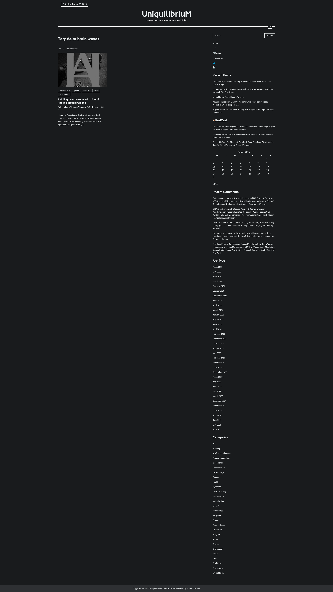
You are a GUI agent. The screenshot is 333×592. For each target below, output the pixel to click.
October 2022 (218, 367)
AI (213, 444)
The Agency (218, 58)
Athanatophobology (221, 458)
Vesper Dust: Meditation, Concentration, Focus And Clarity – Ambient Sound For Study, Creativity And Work (244, 250)
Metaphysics (218, 501)
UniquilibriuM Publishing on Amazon (228, 97)
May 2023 (217, 353)
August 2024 (218, 319)
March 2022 (218, 396)
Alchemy (216, 448)
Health (215, 482)
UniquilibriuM (166, 14)
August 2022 (218, 377)
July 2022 (217, 382)
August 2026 (218, 267)
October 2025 (218, 291)
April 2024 (217, 329)
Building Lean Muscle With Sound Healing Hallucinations (78, 101)
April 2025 (217, 305)
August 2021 (218, 415)
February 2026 (219, 286)
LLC (214, 48)
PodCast (221, 120)
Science (216, 544)
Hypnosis (76, 91)
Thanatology (218, 568)
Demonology (218, 472)
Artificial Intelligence (221, 453)
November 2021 (219, 405)
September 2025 (220, 296)
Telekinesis (218, 563)
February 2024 (219, 334)
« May (215, 184)
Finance (216, 477)
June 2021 (217, 420)
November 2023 (219, 339)
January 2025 (218, 315)
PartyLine (217, 515)
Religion (216, 534)
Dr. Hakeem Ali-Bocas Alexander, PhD (75, 107)
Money (216, 506)
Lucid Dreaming (219, 491)
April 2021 (217, 429)
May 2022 (217, 391)
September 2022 (220, 372)
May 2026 (217, 272)
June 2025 (217, 300)
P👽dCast (217, 53)
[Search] (270, 27)
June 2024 (217, 324)
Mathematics (218, 496)
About (215, 43)
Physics (216, 520)
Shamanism (218, 549)
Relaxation (87, 91)
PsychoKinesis (219, 525)
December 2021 (219, 401)
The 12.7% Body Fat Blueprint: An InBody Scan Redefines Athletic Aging (243, 142)
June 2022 (217, 386)
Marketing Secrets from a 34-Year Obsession (232, 134)
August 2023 (218, 348)
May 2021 (217, 425)
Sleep (96, 91)
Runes (215, 539)
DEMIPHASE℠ (64, 91)
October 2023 (218, 343)
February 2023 (219, 358)
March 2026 (218, 281)
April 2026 (217, 276)
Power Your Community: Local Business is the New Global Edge (240, 127)
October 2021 (218, 410)
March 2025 (218, 310)
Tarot (215, 558)
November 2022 (219, 362)
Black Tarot (218, 463)
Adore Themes (193, 588)
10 (214, 166)
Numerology (218, 510)
